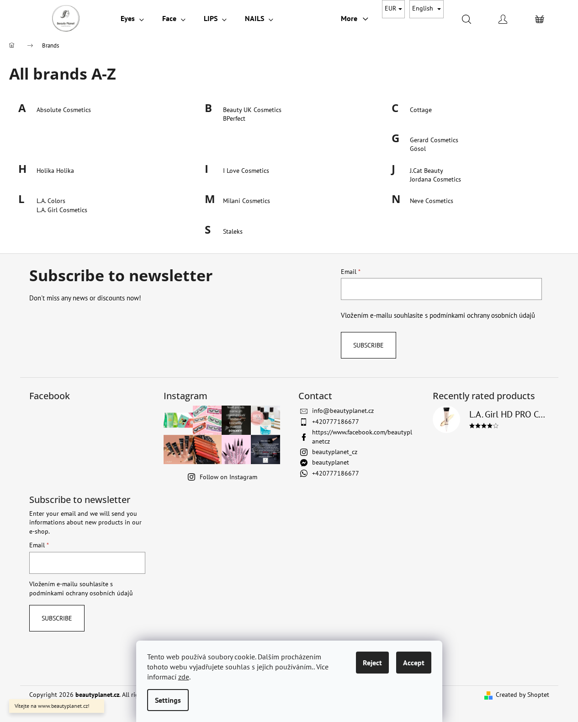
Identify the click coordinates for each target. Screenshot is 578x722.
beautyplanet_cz (334, 452)
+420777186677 (335, 421)
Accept (413, 662)
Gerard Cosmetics (434, 140)
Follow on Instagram (228, 477)
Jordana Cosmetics (435, 179)
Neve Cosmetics (431, 201)
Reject (372, 662)
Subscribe (368, 345)
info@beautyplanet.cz (343, 410)
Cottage (421, 110)
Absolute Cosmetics (64, 110)
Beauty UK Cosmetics (252, 110)
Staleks (233, 231)
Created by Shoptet (522, 694)
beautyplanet (330, 462)
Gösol (418, 148)
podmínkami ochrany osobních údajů (482, 315)
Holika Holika (55, 170)
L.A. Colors (51, 201)
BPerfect (234, 118)
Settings (168, 700)
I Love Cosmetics (246, 170)
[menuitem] (132, 18)
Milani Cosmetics (246, 201)
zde (183, 676)
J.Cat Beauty (426, 170)
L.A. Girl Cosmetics (62, 210)
